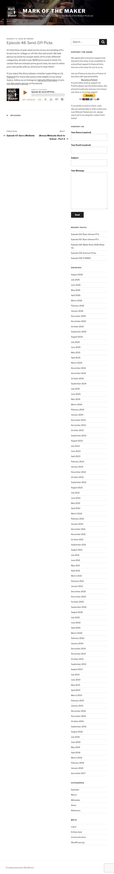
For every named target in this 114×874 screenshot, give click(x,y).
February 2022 (77, 518)
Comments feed (78, 837)
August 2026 (77, 274)
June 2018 (75, 742)
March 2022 (76, 513)
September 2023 (78, 435)
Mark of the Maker (54, 11)
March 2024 (76, 404)
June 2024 (75, 394)
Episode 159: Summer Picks (83, 253)
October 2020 (77, 602)
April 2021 (75, 570)
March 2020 (76, 633)
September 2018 (78, 726)
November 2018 (78, 716)
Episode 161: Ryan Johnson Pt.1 (85, 239)
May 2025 (75, 352)
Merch (74, 795)
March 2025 (76, 363)
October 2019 (77, 659)
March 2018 (76, 757)
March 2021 (76, 576)
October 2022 (77, 477)
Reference (75, 810)
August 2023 (77, 441)
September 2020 (78, 607)
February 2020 (77, 638)
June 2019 (75, 679)
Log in (73, 827)
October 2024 (77, 378)
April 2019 (75, 690)
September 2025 (78, 331)
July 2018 (75, 737)
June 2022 (75, 498)
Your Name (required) (81, 132)
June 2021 (75, 560)
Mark (30, 39)
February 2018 (77, 763)
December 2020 (78, 591)
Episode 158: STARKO (81, 258)
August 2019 (77, 669)
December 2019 (78, 648)
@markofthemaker (47, 80)
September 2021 (78, 544)
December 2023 (78, 420)
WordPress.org (77, 842)
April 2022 (75, 508)
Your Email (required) (81, 145)
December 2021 (78, 529)
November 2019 (78, 654)
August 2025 (77, 337)
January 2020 (77, 643)
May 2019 (75, 685)
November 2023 (78, 425)
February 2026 (77, 305)
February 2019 (77, 700)
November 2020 (78, 596)
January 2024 (77, 415)
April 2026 (75, 295)
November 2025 (78, 321)
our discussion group (17, 83)
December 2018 (78, 711)
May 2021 (75, 565)
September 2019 (78, 664)
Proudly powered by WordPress (20, 867)
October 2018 (77, 721)
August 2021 (76, 550)
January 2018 (77, 768)
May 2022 (75, 503)
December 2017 (78, 773)
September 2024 (78, 383)
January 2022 (77, 524)
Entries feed (76, 832)
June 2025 (75, 347)
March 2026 (76, 300)
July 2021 (75, 555)
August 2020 (77, 612)
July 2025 (75, 342)
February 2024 (77, 409)
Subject (74, 158)
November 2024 (78, 373)
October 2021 (77, 539)
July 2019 (75, 674)
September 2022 (78, 482)
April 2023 (75, 456)
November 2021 (78, 534)
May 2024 (75, 399)
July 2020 (75, 617)
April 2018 (75, 752)
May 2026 (75, 290)
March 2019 (76, 695)
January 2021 (77, 586)
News (73, 805)
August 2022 (77, 487)
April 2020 (75, 628)
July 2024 (75, 389)
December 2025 (78, 316)
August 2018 (77, 731)
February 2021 (77, 581)
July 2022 (75, 492)
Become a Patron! (89, 80)
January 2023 (77, 466)
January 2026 (77, 311)
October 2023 (77, 430)
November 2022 (78, 472)
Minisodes (75, 800)
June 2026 (75, 285)
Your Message (77, 170)
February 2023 (77, 461)
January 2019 (77, 705)
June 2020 (76, 622)
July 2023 (75, 446)
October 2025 (77, 326)
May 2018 (75, 747)
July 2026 (75, 279)
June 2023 (75, 451)
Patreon (11, 76)
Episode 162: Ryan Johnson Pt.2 (85, 234)
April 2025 (75, 357)
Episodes (16, 115)
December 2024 (78, 368)
